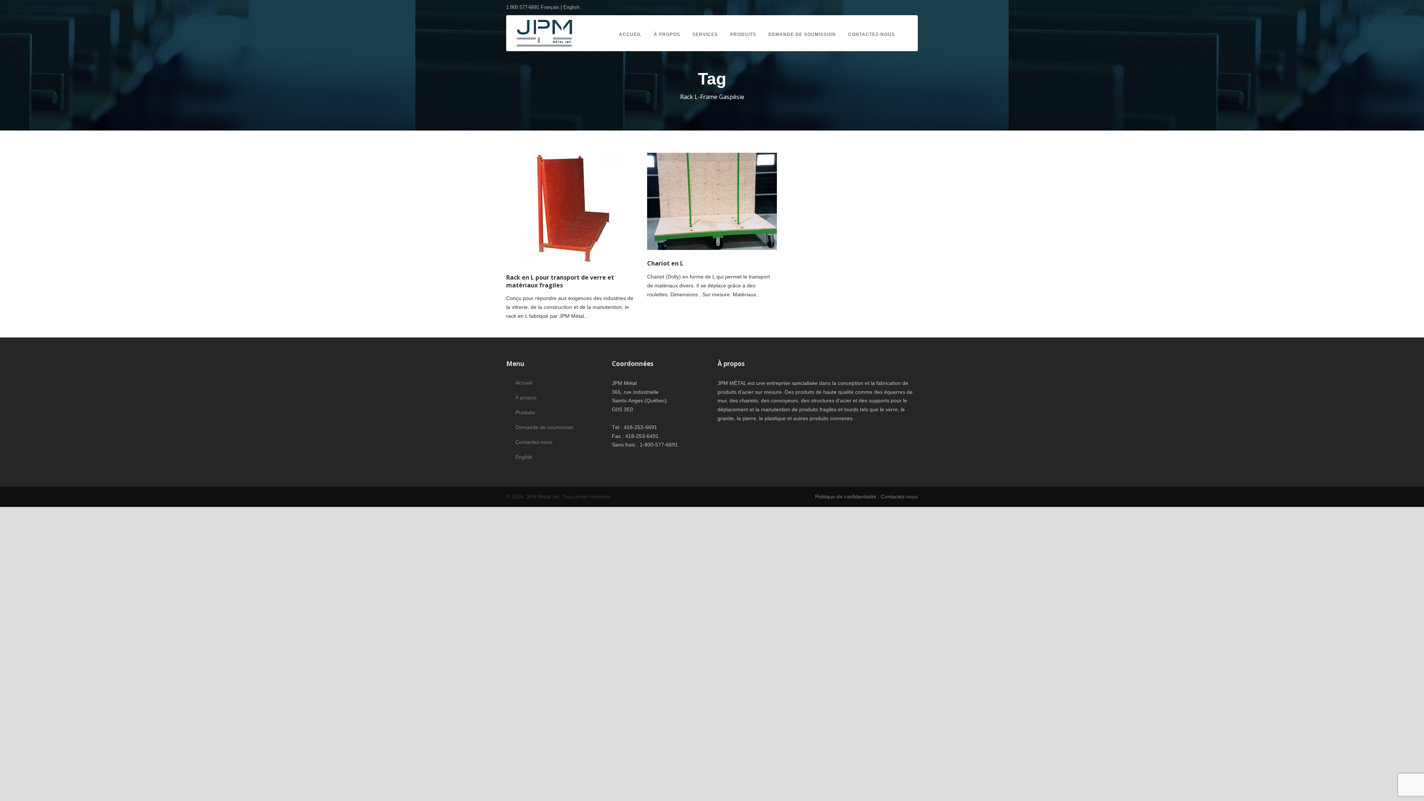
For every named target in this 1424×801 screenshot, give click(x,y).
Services (705, 34)
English (571, 7)
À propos (667, 34)
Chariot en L (665, 263)
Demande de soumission (802, 34)
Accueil (630, 34)
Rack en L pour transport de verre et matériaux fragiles (560, 281)
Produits (743, 34)
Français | (552, 7)
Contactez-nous (871, 34)
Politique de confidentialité (845, 497)
